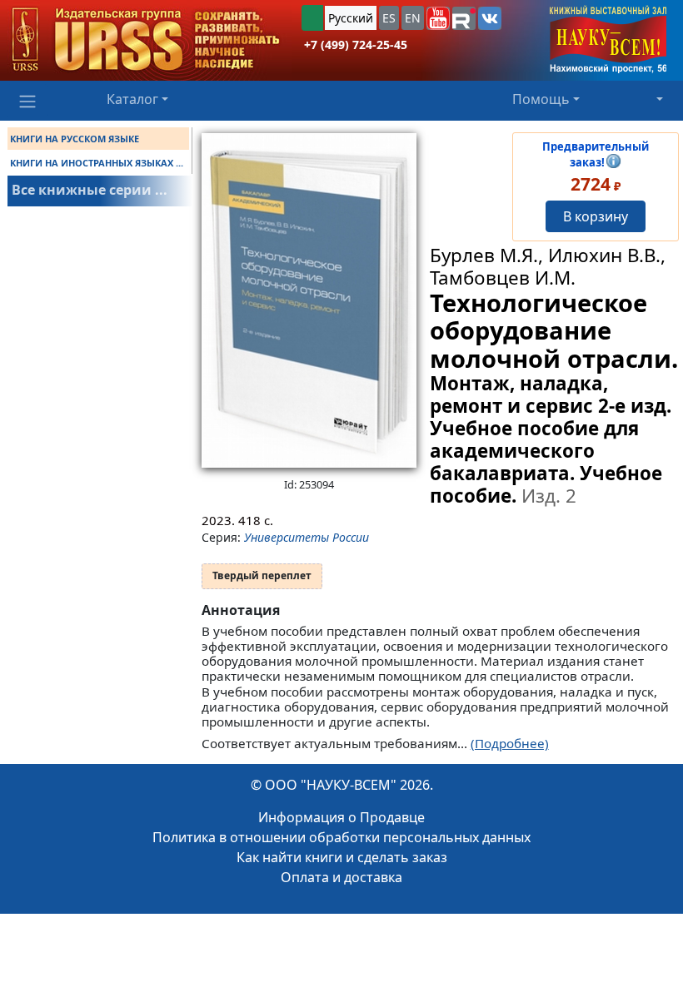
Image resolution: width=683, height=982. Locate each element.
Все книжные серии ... (89, 190)
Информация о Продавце (341, 817)
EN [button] (413, 18)
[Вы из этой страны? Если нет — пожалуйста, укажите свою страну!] (312, 18)
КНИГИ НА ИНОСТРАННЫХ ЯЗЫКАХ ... (96, 162)
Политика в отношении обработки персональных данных (341, 837)
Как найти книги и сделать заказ (342, 857)
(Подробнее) (510, 743)
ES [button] (389, 18)
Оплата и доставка (341, 877)
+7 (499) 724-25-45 (355, 44)
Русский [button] (350, 18)
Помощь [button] (541, 99)
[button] (438, 18)
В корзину (595, 216)
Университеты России (306, 537)
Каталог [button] (132, 99)
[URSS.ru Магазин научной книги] (146, 40)
